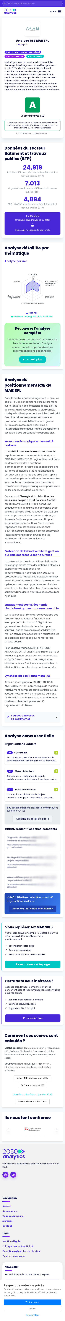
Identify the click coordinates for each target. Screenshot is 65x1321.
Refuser (32, 1308)
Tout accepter (32, 1302)
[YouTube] (13, 1175)
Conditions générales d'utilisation (21, 1251)
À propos (7, 1220)
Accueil (6, 1206)
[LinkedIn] (5, 1175)
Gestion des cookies (13, 1256)
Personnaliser (32, 1315)
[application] (32, 289)
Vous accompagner (13, 1216)
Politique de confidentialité (17, 1246)
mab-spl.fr (21, 44)
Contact (7, 1225)
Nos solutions (10, 1211)
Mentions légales (11, 1241)
